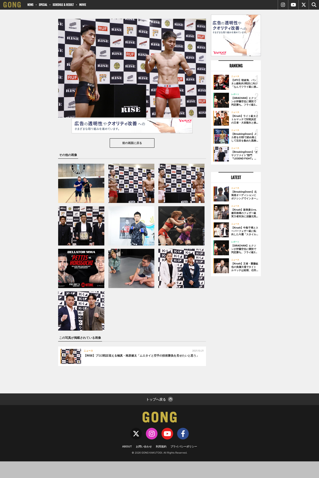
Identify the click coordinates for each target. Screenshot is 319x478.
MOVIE (82, 4)
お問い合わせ (144, 446)
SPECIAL (43, 4)
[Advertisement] (236, 333)
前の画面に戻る (132, 143)
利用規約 (161, 446)
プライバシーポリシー (183, 446)
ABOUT (127, 446)
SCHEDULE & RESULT (63, 4)
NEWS (30, 4)
